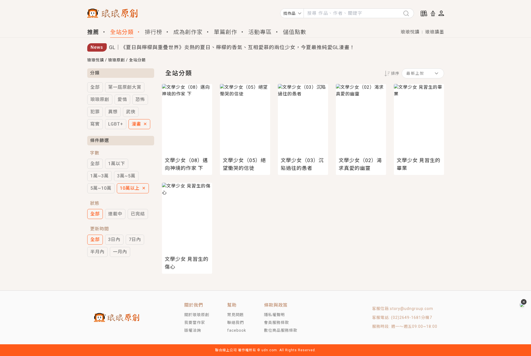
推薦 (93, 32)
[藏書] (424, 13)
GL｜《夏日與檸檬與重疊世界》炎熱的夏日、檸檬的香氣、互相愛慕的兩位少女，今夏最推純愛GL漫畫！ (232, 47)
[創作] (433, 13)
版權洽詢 (192, 330)
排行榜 (153, 32)
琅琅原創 (116, 60)
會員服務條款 (276, 322)
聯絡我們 (235, 322)
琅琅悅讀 (410, 32)
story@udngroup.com (411, 308)
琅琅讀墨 (434, 32)
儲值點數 (294, 32)
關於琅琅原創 (196, 314)
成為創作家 (188, 32)
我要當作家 (194, 322)
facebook (236, 330)
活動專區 (260, 32)
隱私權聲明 (274, 314)
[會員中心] (441, 13)
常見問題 (235, 314)
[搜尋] (408, 13)
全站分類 (122, 32)
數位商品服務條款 (280, 330)
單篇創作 (225, 32)
